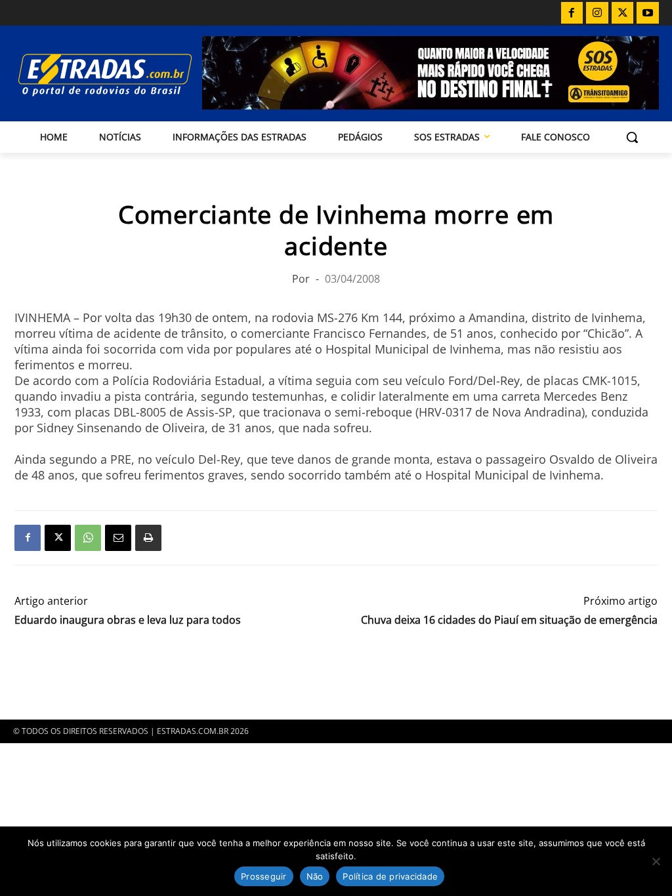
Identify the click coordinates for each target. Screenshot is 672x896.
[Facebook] (572, 13)
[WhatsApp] (88, 538)
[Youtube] (648, 13)
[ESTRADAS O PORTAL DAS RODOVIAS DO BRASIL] (90, 74)
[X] (623, 13)
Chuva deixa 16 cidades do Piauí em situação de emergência (509, 620)
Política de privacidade (390, 876)
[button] (632, 137)
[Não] (655, 861)
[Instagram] (597, 13)
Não (315, 876)
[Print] (148, 538)
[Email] (118, 538)
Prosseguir (264, 876)
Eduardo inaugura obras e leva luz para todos (127, 620)
